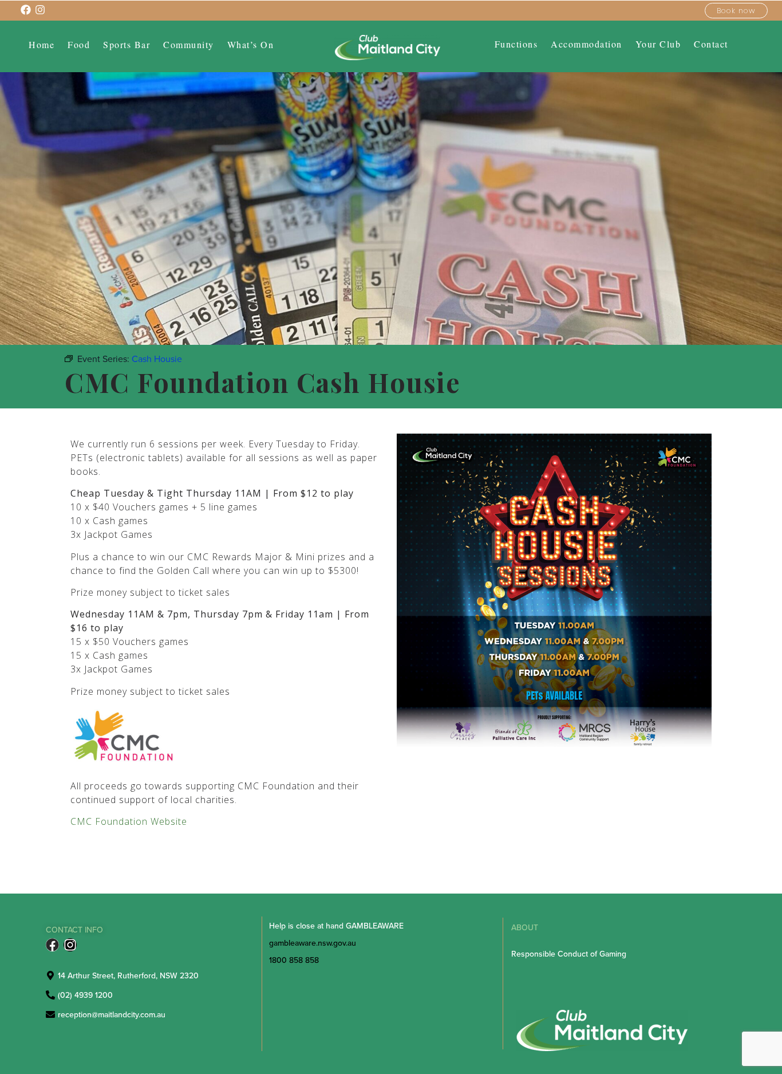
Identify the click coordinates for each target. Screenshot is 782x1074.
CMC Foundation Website (128, 821)
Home (41, 44)
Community (188, 44)
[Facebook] (52, 944)
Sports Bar (126, 44)
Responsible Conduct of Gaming (568, 953)
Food (79, 44)
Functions (516, 44)
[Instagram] (70, 944)
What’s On (250, 44)
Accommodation (586, 44)
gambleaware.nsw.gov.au (312, 943)
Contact (711, 44)
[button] (188, 44)
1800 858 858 (294, 960)
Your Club (658, 44)
